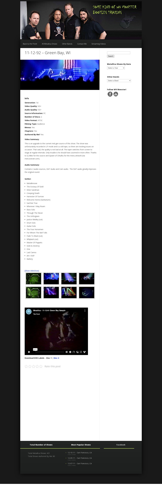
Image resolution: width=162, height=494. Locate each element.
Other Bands (67, 44)
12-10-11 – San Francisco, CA (80, 452)
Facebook (120, 445)
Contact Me (82, 44)
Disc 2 (56, 358)
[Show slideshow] (32, 271)
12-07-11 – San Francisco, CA (80, 463)
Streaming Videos (99, 44)
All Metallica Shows (49, 44)
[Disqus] (60, 402)
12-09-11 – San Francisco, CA (80, 458)
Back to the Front (30, 44)
